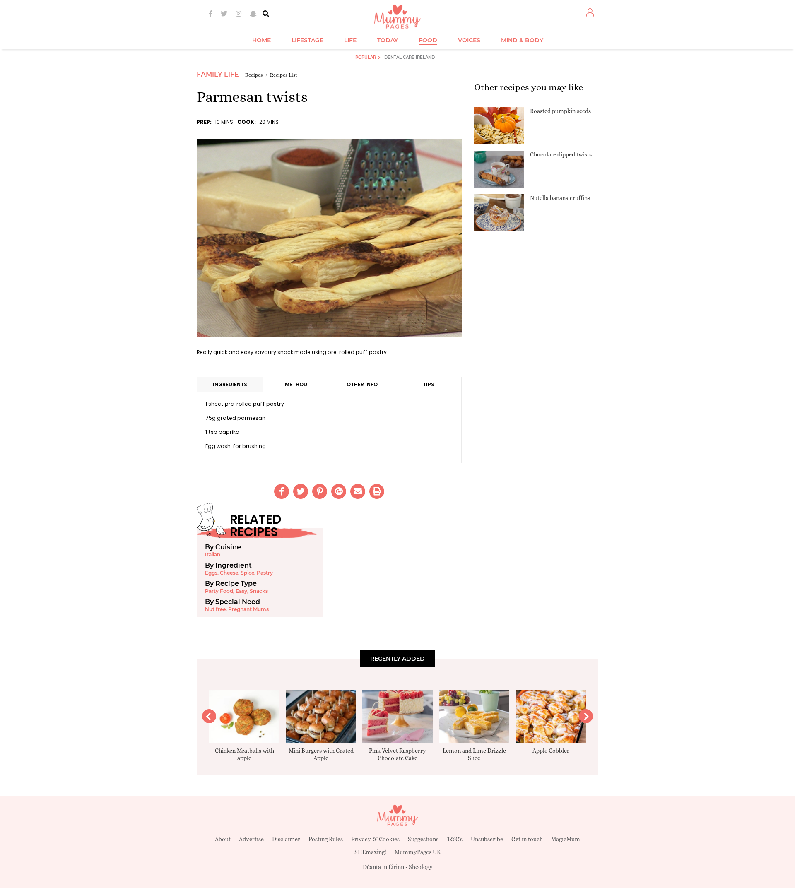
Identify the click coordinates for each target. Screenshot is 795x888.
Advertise (251, 839)
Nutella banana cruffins (560, 198)
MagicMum (565, 839)
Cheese (229, 573)
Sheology (421, 867)
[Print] (376, 491)
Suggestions (423, 839)
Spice (247, 573)
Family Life (218, 74)
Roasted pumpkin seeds (560, 111)
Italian (212, 554)
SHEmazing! (370, 852)
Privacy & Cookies (375, 839)
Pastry (265, 573)
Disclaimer (286, 839)
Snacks (259, 591)
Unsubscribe (487, 839)
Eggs (211, 573)
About (223, 839)
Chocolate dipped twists (561, 154)
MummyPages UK (418, 852)
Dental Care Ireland (409, 57)
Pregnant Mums (248, 609)
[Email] (357, 491)
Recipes (254, 75)
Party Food (219, 591)
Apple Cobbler (550, 750)
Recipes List (283, 75)
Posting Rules (325, 839)
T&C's (455, 839)
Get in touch (527, 839)
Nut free (215, 609)
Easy (241, 591)
